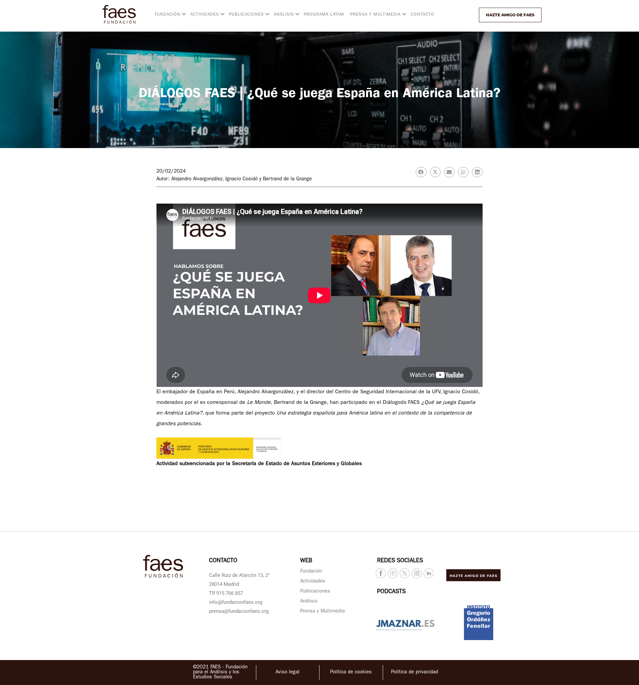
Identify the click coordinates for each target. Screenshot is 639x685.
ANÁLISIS (284, 15)
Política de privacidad (414, 672)
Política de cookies (351, 672)
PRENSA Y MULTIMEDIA (375, 15)
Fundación (311, 571)
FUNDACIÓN (167, 15)
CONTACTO (422, 15)
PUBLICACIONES (246, 15)
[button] (462, 15)
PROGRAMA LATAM (324, 15)
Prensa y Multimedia (322, 611)
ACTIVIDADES (204, 15)
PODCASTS (391, 592)
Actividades (312, 581)
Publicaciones (315, 591)
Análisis (309, 601)
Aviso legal (288, 672)
